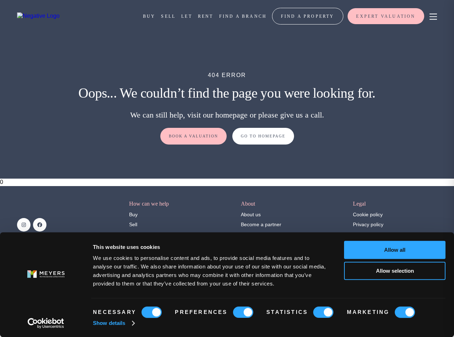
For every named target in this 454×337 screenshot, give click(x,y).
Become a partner (261, 224)
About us (251, 214)
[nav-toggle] (432, 16)
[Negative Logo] (38, 16)
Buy (133, 214)
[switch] (243, 312)
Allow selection (395, 271)
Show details (109, 323)
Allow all (394, 250)
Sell (133, 224)
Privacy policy (368, 224)
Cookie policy (368, 214)
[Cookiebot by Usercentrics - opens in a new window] (46, 323)
